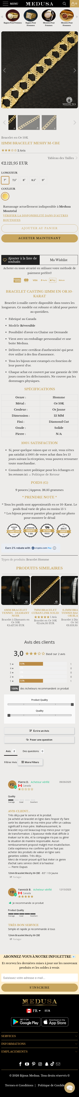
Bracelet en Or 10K (14, 137)
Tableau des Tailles (61, 158)
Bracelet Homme (37, 559)
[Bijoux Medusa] (39, 3)
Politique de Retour (46, 474)
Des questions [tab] (31, 751)
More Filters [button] (31, 762)
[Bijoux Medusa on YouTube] (27, 1064)
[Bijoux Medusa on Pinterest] (33, 1064)
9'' (43, 180)
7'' (5, 180)
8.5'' (33, 180)
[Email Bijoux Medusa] (58, 1064)
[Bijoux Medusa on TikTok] (52, 1064)
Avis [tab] (8, 751)
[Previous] (4, 70)
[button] (69, 1087)
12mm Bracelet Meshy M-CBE (24, 873)
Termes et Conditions (19, 1085)
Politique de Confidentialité (56, 1085)
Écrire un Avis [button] (41, 730)
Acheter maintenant (39, 238)
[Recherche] (65, 3)
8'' (24, 180)
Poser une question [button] (41, 739)
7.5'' (14, 180)
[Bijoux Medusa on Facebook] (20, 1064)
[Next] (74, 70)
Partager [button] (16, 877)
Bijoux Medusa (29, 1075)
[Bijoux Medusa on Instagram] (40, 1064)
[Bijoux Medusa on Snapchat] (47, 1064)
